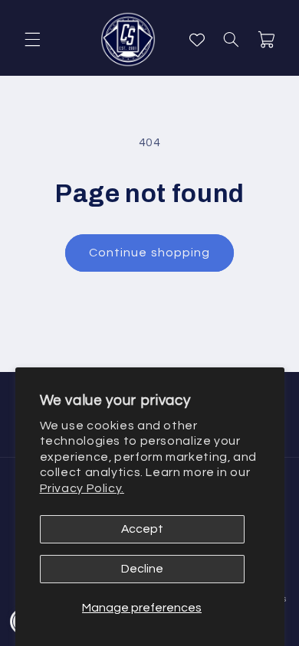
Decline (142, 569)
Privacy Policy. (82, 488)
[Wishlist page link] (197, 39)
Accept (142, 529)
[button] (32, 39)
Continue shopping (149, 252)
